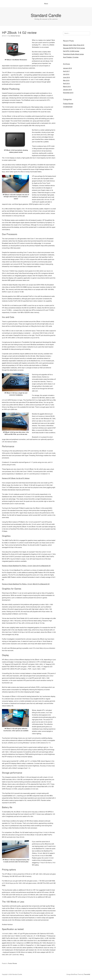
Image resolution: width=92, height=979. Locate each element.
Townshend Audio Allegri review (73, 54)
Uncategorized (67, 107)
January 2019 (67, 68)
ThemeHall (87, 974)
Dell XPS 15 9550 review (71, 51)
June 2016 (66, 77)
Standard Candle (46, 15)
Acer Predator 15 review (70, 57)
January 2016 (67, 89)
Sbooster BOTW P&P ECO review (74, 48)
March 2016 (67, 86)
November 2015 (68, 93)
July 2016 (66, 74)
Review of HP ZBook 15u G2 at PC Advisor (16, 478)
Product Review (12, 963)
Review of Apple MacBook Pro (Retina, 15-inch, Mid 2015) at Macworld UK (26, 584)
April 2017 (66, 71)
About (46, 4)
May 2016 (66, 80)
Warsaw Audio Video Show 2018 (73, 45)
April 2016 (66, 83)
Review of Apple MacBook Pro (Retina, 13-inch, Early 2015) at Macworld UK (26, 566)
